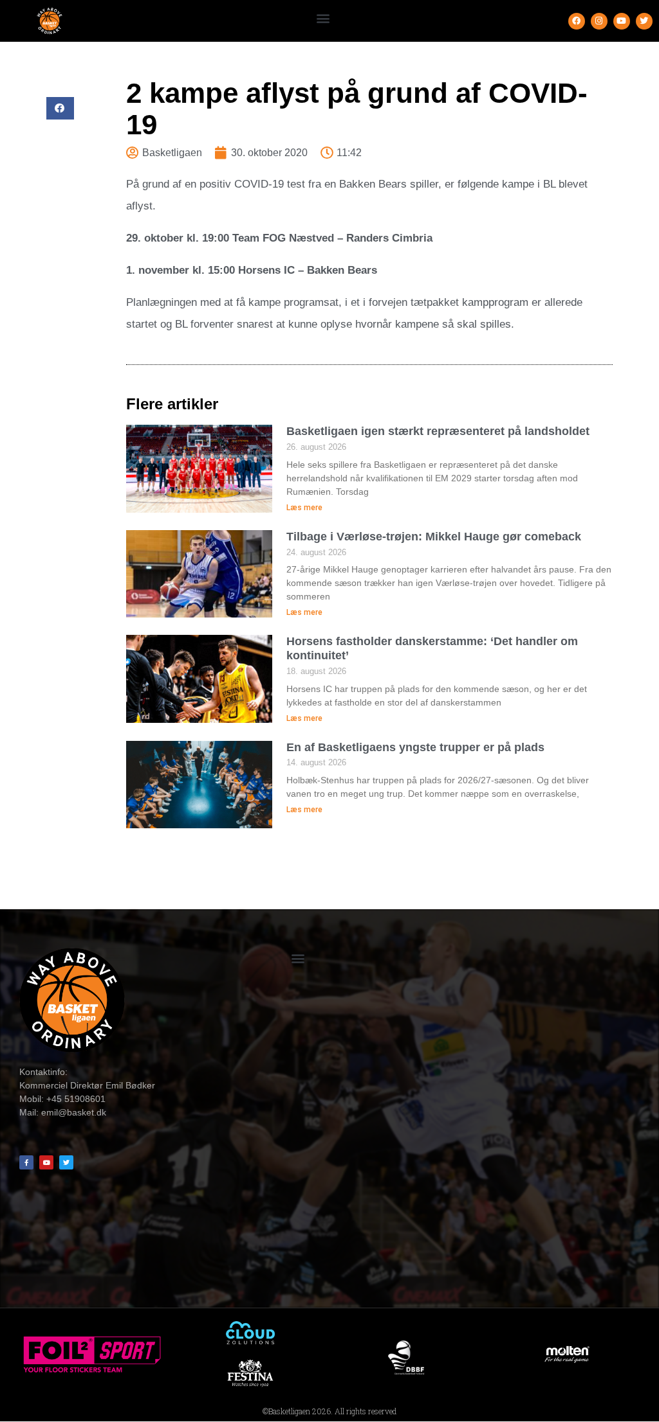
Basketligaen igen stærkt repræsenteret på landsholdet (437, 431)
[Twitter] (644, 21)
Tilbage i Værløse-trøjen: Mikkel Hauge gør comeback (433, 536)
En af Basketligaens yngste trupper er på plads (415, 747)
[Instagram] (599, 21)
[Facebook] (576, 21)
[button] (322, 17)
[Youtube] (621, 21)
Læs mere (304, 507)
